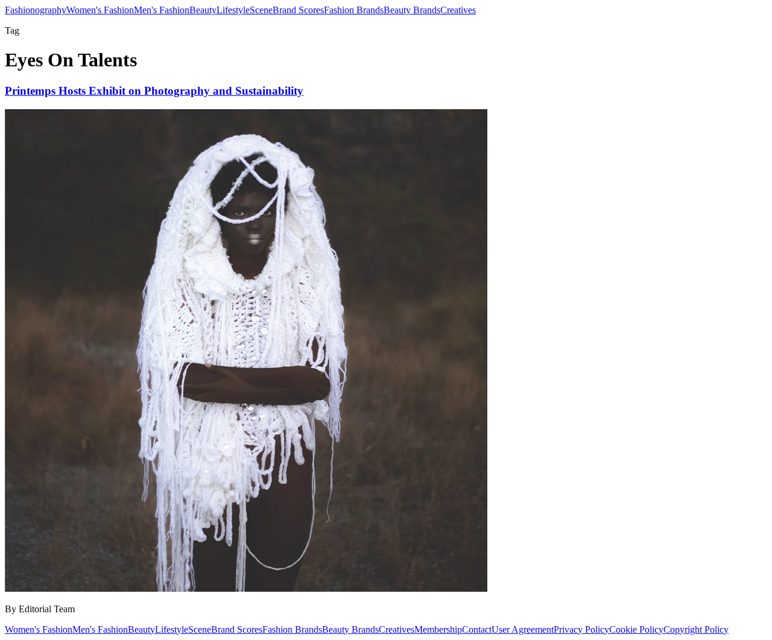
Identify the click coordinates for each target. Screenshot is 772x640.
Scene (261, 10)
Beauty (203, 10)
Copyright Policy (696, 629)
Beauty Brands (412, 10)
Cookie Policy (636, 629)
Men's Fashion (161, 10)
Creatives (458, 10)
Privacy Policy (581, 629)
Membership (438, 629)
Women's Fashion (100, 10)
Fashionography (35, 10)
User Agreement (523, 629)
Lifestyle (233, 10)
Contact (477, 629)
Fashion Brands (354, 10)
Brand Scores (298, 10)
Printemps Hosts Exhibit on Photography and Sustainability (154, 90)
